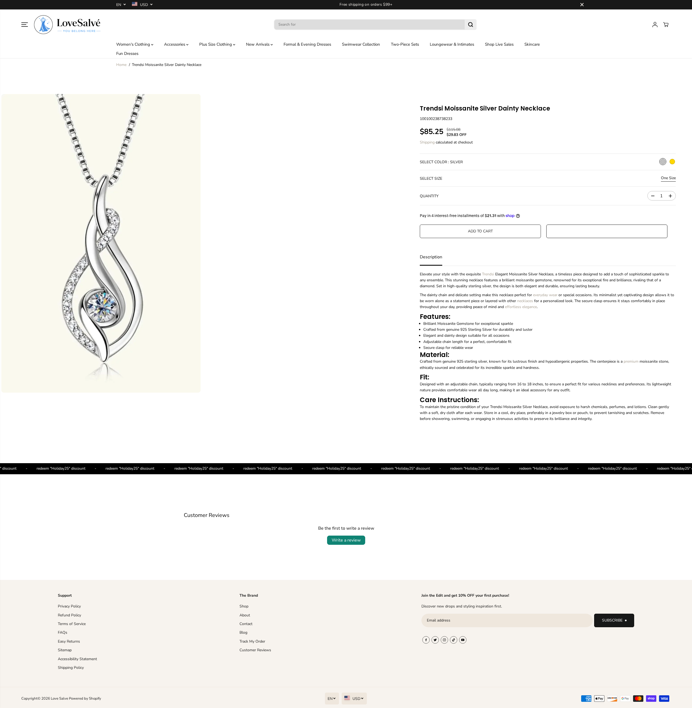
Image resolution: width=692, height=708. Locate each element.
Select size (431, 178)
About (244, 615)
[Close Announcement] (582, 4)
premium (631, 361)
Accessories (175, 44)
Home (121, 64)
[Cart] (666, 24)
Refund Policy (69, 615)
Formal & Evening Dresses (307, 44)
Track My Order (252, 641)
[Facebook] (426, 639)
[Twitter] (435, 639)
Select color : (441, 162)
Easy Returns (69, 641)
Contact (245, 623)
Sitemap (65, 650)
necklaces (525, 300)
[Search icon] (471, 24)
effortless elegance (521, 306)
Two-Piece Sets (405, 44)
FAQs (62, 632)
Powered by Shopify (85, 698)
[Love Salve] (67, 24)
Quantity (429, 196)
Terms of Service (72, 623)
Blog (243, 632)
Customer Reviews (255, 650)
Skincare (532, 44)
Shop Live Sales (499, 44)
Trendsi (488, 274)
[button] (24, 24)
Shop (243, 606)
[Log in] (655, 24)
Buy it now (606, 231)
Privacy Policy (69, 606)
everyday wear (545, 295)
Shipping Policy (71, 667)
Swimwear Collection (361, 44)
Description (431, 257)
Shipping (427, 142)
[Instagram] (444, 639)
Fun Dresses (127, 53)
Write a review (346, 540)
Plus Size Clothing (216, 44)
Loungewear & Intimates (452, 44)
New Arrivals (258, 44)
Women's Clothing (133, 44)
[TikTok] (453, 639)
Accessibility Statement (77, 659)
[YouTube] (462, 639)
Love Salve (60, 698)
